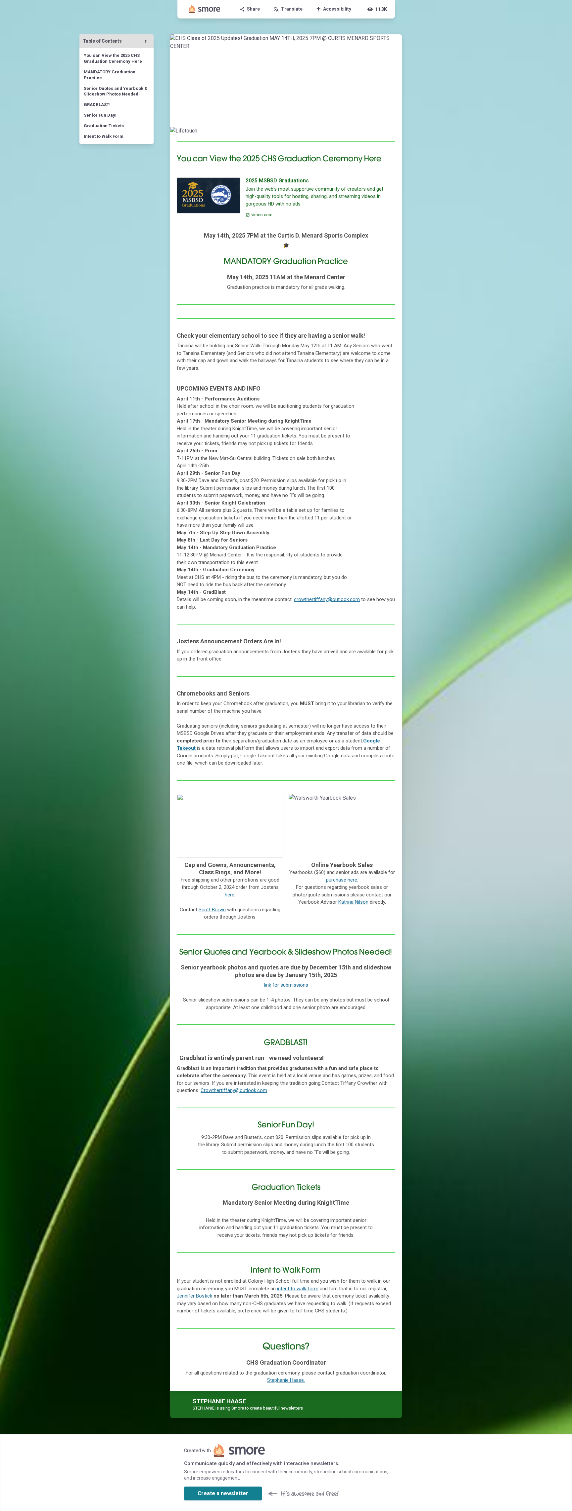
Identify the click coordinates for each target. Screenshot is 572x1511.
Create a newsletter (223, 1493)
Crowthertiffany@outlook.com (234, 1090)
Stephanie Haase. (286, 1380)
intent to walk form (297, 1289)
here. (230, 895)
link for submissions (286, 985)
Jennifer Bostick (194, 1296)
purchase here (341, 880)
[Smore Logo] (204, 9)
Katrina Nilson (353, 902)
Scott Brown (212, 910)
